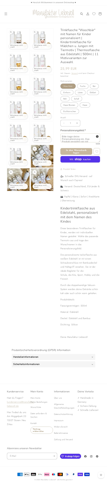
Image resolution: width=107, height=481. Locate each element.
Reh (65, 98)
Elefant (93, 92)
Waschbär (68, 86)
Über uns (58, 398)
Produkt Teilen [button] (69, 169)
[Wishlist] (94, 14)
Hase (85, 105)
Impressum (58, 420)
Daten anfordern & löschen (39, 415)
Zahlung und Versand (63, 439)
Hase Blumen (69, 105)
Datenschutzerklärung (63, 414)
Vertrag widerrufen (38, 430)
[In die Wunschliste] (96, 151)
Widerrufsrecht (60, 426)
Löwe (80, 92)
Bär (94, 86)
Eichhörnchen (69, 111)
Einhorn (66, 92)
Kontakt (34, 423)
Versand (74, 73)
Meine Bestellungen (39, 402)
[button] (6, 14)
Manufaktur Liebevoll (48, 479)
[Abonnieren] (54, 456)
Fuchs (83, 86)
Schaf (76, 98)
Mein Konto (35, 398)
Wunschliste (36, 407)
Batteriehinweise (61, 433)
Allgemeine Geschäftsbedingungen (64, 406)
